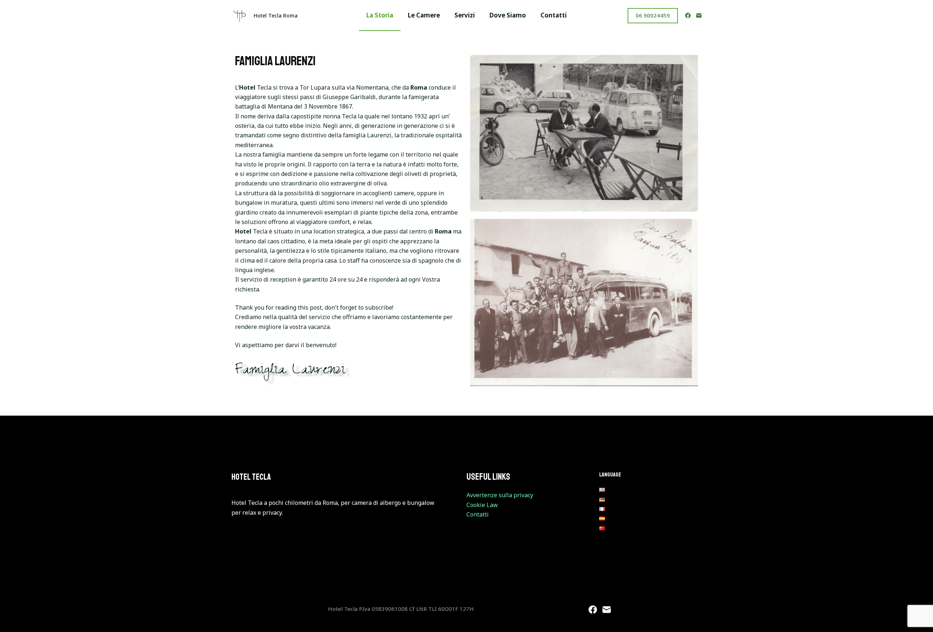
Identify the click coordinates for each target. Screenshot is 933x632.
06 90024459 (653, 15)
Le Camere (424, 15)
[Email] (699, 15)
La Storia (379, 15)
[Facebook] (688, 15)
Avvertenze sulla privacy (499, 495)
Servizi (464, 15)
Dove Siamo (507, 15)
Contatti (553, 15)
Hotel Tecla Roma (276, 15)
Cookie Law (482, 505)
